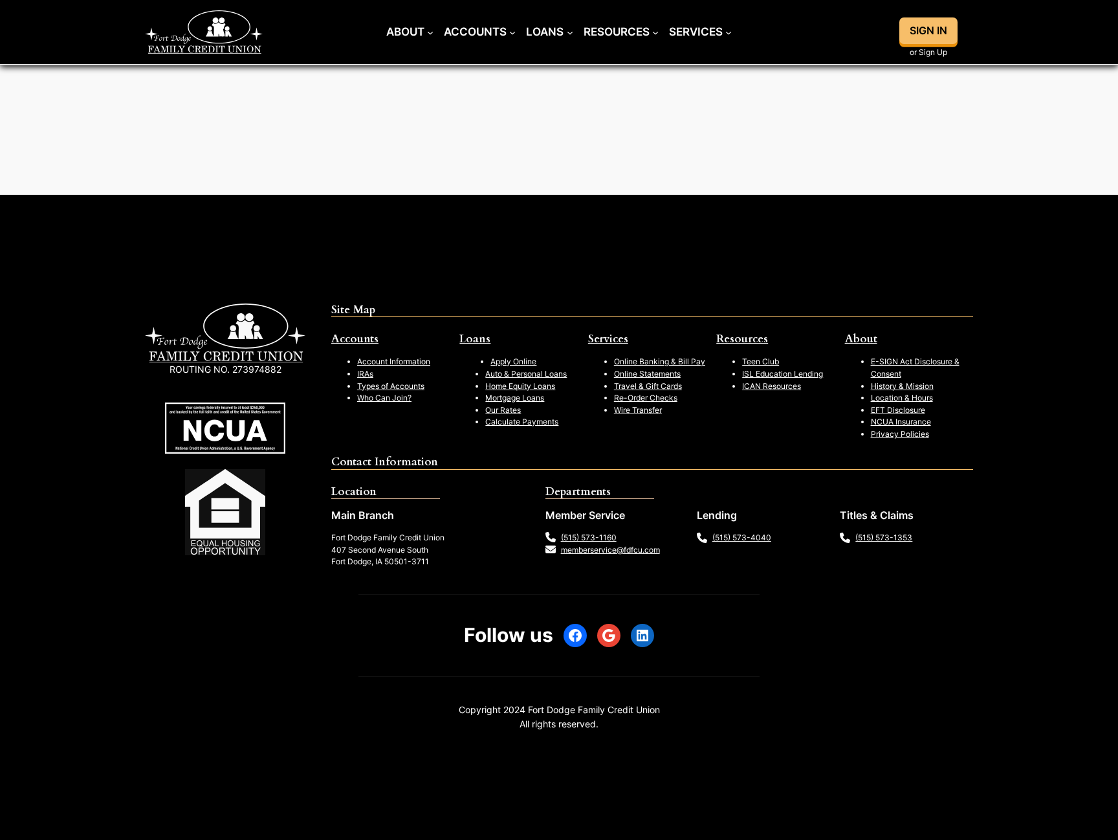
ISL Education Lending (782, 374)
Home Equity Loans (520, 386)
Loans (474, 338)
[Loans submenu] (570, 31)
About (861, 338)
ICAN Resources (771, 386)
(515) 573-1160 (589, 537)
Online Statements (647, 374)
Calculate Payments (521, 421)
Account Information (393, 361)
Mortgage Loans (514, 398)
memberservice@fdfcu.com (610, 550)
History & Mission (902, 386)
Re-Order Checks (645, 398)
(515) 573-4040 (741, 537)
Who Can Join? (384, 398)
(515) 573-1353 (883, 537)
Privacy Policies (900, 434)
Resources (742, 338)
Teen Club (760, 361)
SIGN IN (928, 30)
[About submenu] (430, 31)
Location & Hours (902, 398)
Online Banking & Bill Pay (659, 361)
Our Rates (503, 410)
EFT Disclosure (898, 410)
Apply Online (513, 361)
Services (608, 338)
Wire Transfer (638, 410)
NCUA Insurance (901, 421)
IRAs (365, 374)
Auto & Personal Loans (526, 374)
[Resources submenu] (655, 31)
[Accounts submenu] (512, 31)
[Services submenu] (728, 31)
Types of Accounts (390, 386)
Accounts (354, 338)
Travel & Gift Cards (648, 386)
